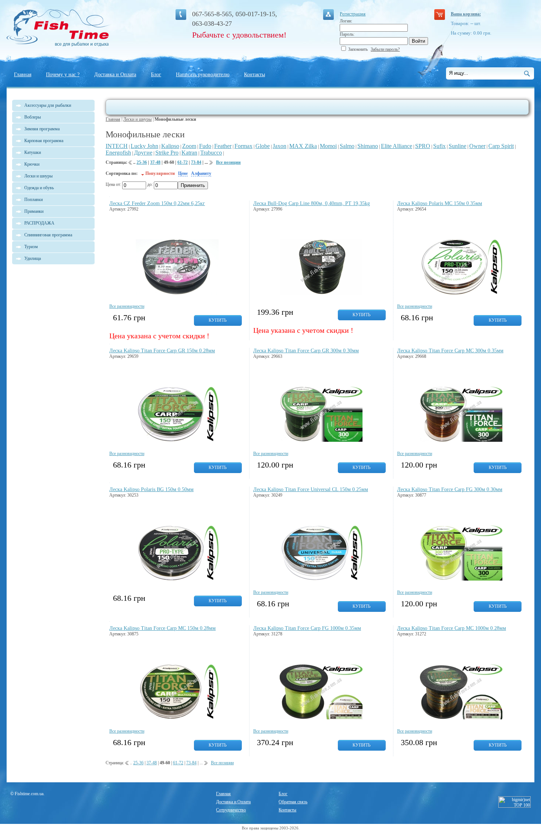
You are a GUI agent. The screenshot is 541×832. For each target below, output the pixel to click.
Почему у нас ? (62, 74)
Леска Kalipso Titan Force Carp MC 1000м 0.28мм (451, 628)
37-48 (155, 162)
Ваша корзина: (466, 14)
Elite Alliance (396, 146)
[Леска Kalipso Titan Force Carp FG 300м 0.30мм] (461, 579)
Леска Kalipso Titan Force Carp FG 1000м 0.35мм (307, 628)
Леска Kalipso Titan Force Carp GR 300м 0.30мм (306, 350)
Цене (183, 173)
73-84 (196, 162)
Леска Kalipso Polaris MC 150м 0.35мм (439, 203)
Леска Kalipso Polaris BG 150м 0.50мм (151, 489)
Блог (156, 74)
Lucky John (144, 146)
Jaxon (279, 146)
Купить (218, 320)
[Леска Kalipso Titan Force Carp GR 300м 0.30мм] (321, 440)
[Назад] (130, 163)
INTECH (117, 146)
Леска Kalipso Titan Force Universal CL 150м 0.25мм (310, 489)
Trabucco (211, 152)
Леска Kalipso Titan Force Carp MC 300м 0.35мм (450, 350)
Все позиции (228, 162)
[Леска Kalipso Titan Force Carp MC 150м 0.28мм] (177, 717)
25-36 (142, 162)
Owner (477, 146)
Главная (22, 74)
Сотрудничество (231, 809)
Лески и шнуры (137, 119)
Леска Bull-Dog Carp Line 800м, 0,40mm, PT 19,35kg (311, 203)
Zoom (189, 146)
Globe (262, 146)
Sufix (439, 146)
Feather (222, 146)
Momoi (328, 146)
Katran (189, 152)
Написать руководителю (202, 74)
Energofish (118, 152)
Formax (243, 146)
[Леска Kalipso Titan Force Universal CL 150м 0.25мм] (321, 579)
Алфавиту (201, 173)
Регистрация (352, 14)
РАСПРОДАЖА (39, 223)
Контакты (254, 74)
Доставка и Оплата (115, 74)
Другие (143, 152)
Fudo (205, 146)
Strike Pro (166, 152)
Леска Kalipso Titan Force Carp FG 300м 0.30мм (449, 489)
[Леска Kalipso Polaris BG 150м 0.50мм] (177, 579)
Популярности (160, 173)
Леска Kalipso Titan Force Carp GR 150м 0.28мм (162, 350)
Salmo (347, 146)
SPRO (422, 146)
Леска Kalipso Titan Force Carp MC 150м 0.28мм (162, 628)
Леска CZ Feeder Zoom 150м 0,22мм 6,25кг (157, 203)
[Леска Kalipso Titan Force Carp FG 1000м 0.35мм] (321, 717)
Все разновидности (126, 306)
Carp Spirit (501, 146)
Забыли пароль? (385, 49)
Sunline (457, 146)
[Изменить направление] (142, 173)
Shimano (367, 146)
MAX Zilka (303, 146)
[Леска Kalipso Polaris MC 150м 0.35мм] (461, 293)
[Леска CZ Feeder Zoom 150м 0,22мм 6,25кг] (177, 293)
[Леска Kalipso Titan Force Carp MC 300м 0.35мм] (461, 440)
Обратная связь (293, 801)
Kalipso (170, 146)
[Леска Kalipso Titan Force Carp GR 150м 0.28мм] (177, 440)
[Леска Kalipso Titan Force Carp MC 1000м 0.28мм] (461, 717)
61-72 (182, 162)
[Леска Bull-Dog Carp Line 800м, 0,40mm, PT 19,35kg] (321, 293)
